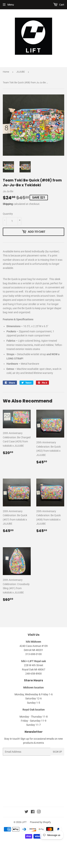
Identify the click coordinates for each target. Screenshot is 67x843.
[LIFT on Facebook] (33, 812)
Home (6, 71)
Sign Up (57, 751)
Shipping (8, 203)
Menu (10, 4)
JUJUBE (20, 71)
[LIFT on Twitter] (26, 812)
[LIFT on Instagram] (39, 812)
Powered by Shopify (40, 822)
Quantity (8, 213)
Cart (61, 4)
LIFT (24, 822)
